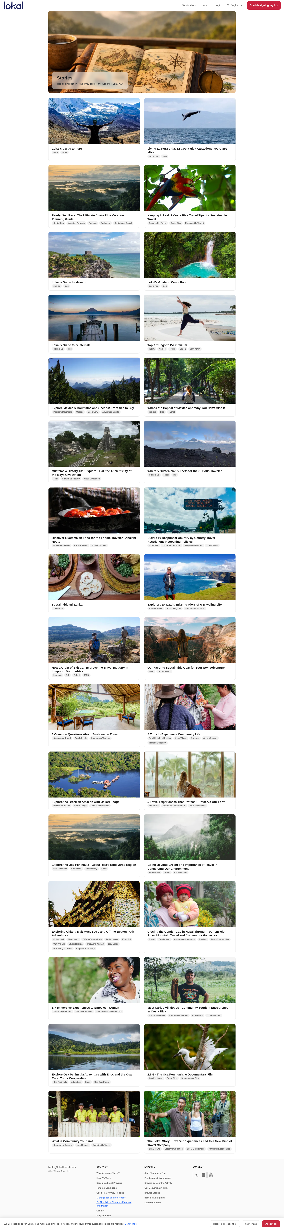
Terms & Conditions (106, 1188)
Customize (251, 1223)
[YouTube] (210, 1175)
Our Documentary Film (156, 1188)
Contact (100, 1210)
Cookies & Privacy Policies (110, 1193)
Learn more (131, 1223)
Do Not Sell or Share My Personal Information (113, 1204)
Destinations (189, 5)
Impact (206, 5)
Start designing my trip (264, 5)
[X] (196, 1175)
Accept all (271, 1223)
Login (218, 5)
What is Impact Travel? (108, 1173)
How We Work (103, 1178)
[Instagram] (203, 1175)
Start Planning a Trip (155, 1173)
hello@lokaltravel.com (62, 1167)
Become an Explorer (154, 1198)
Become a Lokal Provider (109, 1183)
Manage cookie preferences (111, 1197)
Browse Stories (152, 1193)
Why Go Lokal (103, 1215)
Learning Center (152, 1202)
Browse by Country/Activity (158, 1183)
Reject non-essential (225, 1223)
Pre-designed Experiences (157, 1178)
